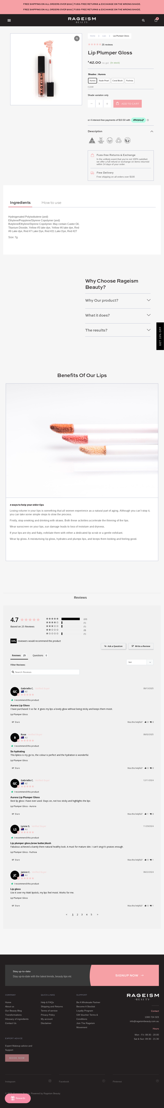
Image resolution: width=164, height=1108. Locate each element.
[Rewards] (18, 1098)
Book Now (17, 1058)
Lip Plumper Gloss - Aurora (23, 806)
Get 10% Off (160, 336)
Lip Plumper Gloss (19, 714)
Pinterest (117, 1081)
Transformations (13, 1015)
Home (92, 36)
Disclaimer (46, 1023)
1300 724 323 (152, 1017)
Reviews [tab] (80, 597)
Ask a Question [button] (115, 646)
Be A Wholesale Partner (88, 1002)
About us (9, 1006)
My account (47, 1019)
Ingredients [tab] (20, 202)
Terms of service (49, 1010)
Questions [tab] (38, 655)
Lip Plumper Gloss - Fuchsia (23, 852)
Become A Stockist (85, 1006)
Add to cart (130, 103)
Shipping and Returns (52, 1006)
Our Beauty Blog (13, 1010)
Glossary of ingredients (17, 1019)
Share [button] (17, 722)
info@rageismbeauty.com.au (144, 1021)
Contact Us (10, 1023)
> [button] (97, 914)
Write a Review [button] (142, 646)
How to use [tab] (51, 202)
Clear (91, 87)
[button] (9, 20)
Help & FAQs (47, 1002)
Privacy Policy (48, 1015)
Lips (104, 36)
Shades (92, 74)
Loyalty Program (84, 1010)
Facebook (64, 1081)
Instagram (10, 1081)
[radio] (92, 80)
